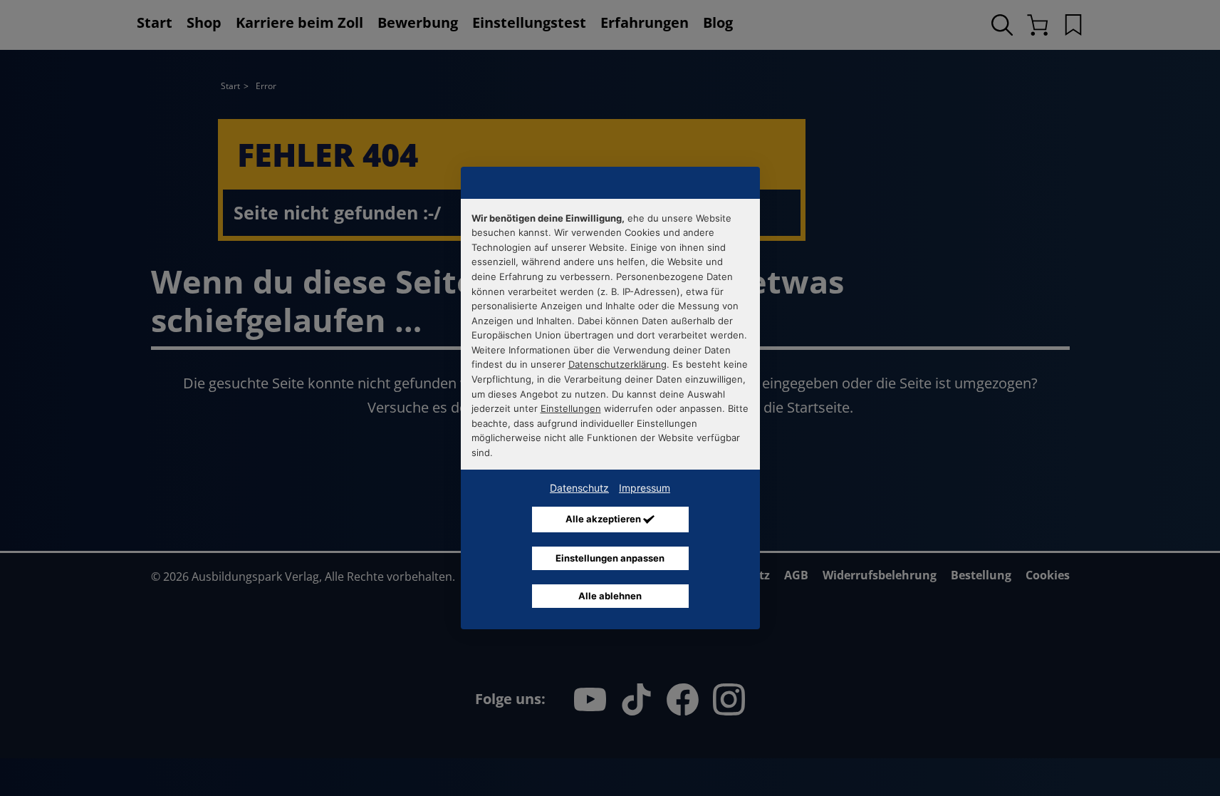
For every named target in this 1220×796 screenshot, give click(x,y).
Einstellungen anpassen (610, 558)
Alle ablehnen (610, 595)
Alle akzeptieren (604, 518)
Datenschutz (579, 488)
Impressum (644, 488)
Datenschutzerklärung (617, 364)
